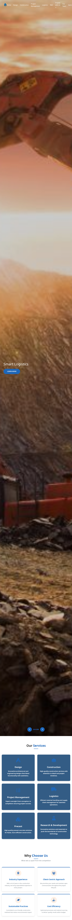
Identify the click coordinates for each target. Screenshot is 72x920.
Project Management (35, 5)
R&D (51, 5)
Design (15, 5)
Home (9, 5)
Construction (24, 5)
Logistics (45, 5)
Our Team (64, 5)
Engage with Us (57, 4)
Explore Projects (14, 374)
